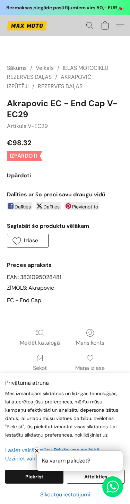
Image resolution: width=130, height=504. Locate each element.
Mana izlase (90, 368)
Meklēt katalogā (40, 342)
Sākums (17, 68)
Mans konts (90, 342)
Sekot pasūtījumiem (40, 372)
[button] (28, 25)
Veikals (45, 68)
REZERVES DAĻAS (60, 86)
